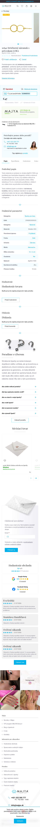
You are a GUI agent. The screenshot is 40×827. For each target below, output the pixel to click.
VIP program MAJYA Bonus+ (13, 724)
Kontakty (6, 734)
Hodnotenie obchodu (20, 565)
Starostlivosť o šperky (11, 775)
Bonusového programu (27, 112)
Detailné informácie (8, 78)
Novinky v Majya (9, 720)
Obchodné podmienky (11, 751)
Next (35, 478)
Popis (5, 161)
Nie (34, 256)
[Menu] (35, 6)
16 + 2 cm (32, 252)
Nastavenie (20, 816)
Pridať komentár (10, 326)
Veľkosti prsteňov (9, 771)
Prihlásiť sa (11, 550)
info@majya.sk (11, 146)
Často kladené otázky (11, 782)
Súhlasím (20, 821)
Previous (31, 478)
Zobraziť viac (20, 662)
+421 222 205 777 (13, 142)
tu (28, 813)
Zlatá (33, 238)
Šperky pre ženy (30, 216)
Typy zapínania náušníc (11, 778)
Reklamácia (7, 758)
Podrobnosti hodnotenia (29, 56)
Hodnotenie (26, 161)
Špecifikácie (15, 161)
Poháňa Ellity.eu (23, 114)
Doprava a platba (9, 755)
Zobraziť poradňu (20, 420)
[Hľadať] (17, 6)
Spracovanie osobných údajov (13, 747)
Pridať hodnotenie (11, 300)
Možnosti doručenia (30, 89)
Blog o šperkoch (9, 727)
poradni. (25, 153)
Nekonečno (31, 247)
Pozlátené (32, 233)
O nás (5, 731)
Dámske (32, 243)
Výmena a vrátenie (10, 762)
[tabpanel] (17, 28)
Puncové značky (9, 785)
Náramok (32, 225)
